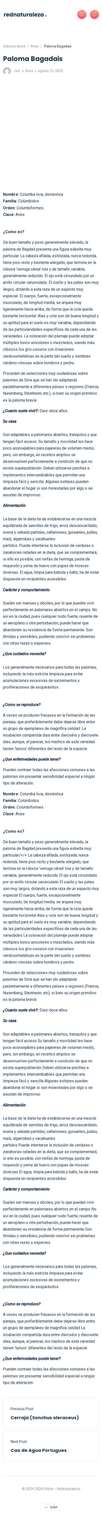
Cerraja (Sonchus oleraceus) (45, 1418)
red (17, 71)
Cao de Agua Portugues (39, 1450)
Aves (29, 71)
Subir (53, 1507)
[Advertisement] (51, 133)
